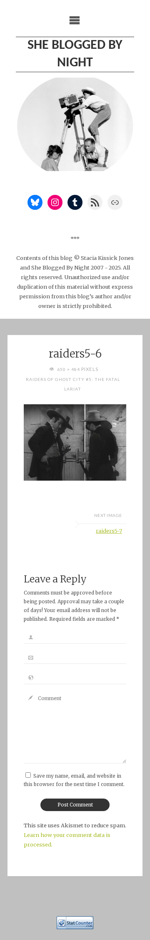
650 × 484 (69, 369)
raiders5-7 (109, 530)
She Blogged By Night (75, 54)
